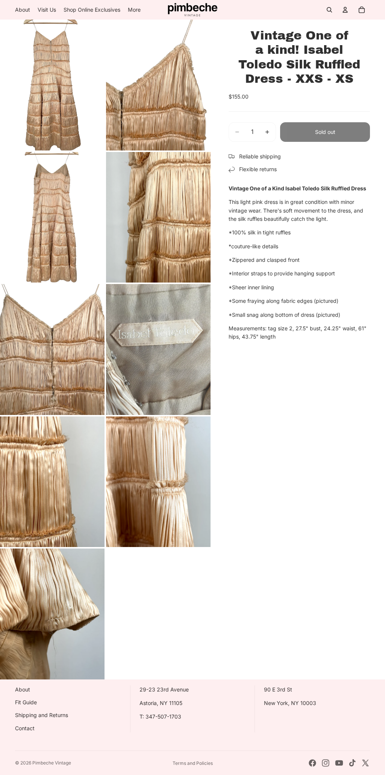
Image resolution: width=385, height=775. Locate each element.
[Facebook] (312, 762)
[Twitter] (365, 762)
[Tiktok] (352, 762)
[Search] (329, 10)
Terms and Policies (193, 763)
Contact (25, 728)
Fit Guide (26, 702)
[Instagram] (325, 762)
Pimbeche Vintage (51, 763)
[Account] (345, 10)
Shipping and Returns (41, 715)
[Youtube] (339, 762)
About (22, 689)
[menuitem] (134, 10)
